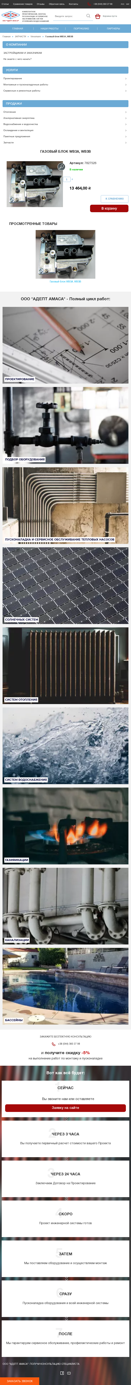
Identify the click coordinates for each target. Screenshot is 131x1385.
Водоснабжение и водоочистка (20, 124)
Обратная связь (56, 4)
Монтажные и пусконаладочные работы (25, 84)
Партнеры (113, 28)
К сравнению (115, 199)
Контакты (73, 4)
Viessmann (36, 36)
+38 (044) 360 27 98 (102, 4)
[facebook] (62, 1373)
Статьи (5, 4)
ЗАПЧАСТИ (20, 36)
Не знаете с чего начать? (17, 59)
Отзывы (41, 4)
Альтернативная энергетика (18, 118)
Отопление (9, 112)
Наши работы (49, 28)
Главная (17, 28)
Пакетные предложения (16, 136)
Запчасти (8, 142)
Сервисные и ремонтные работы (21, 90)
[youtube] (69, 1373)
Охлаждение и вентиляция (18, 130)
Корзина (97, 16)
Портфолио (81, 28)
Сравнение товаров (22, 4)
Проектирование (12, 78)
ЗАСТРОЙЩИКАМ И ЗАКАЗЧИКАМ (22, 53)
